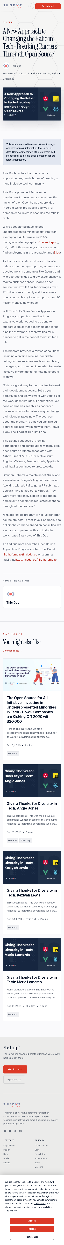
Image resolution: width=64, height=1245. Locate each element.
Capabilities (9, 1145)
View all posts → (12, 650)
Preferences (32, 1237)
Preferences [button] (11, 1211)
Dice (57, 252)
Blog (37, 1149)
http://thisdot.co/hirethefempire (36, 559)
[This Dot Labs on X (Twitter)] (15, 1131)
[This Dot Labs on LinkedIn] (4, 1131)
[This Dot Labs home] (12, 6)
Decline (32, 1229)
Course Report (48, 242)
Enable (6, 1162)
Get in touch (48, 6)
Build (5, 1154)
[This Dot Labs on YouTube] (10, 1131)
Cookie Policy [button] (40, 1203)
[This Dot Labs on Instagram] (20, 1131)
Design (6, 1149)
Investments (41, 1158)
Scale (6, 1158)
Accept (32, 1221)
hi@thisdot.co (14, 1079)
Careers (39, 1167)
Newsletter (40, 1154)
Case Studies (41, 1145)
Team (37, 1162)
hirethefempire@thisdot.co (20, 554)
